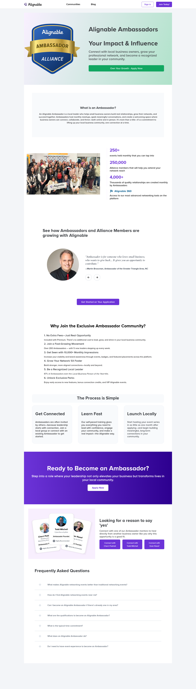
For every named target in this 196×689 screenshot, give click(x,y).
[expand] (40, 585)
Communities (73, 4)
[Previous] (88, 277)
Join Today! (164, 4)
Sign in (147, 4)
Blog (93, 4)
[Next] (97, 277)
